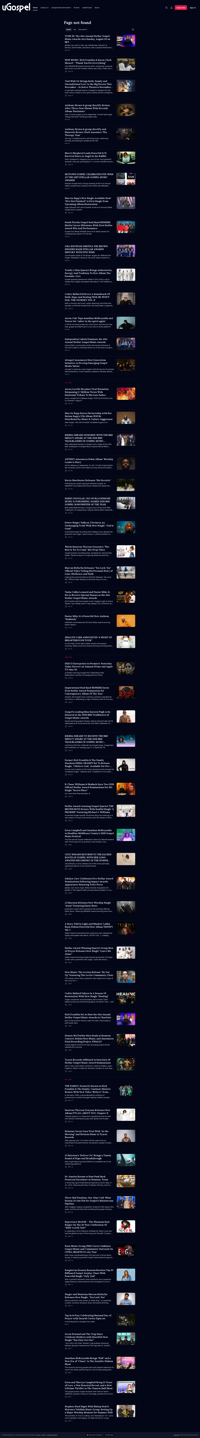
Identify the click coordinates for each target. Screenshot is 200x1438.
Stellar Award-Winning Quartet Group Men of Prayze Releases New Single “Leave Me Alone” (89, 951)
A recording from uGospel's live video (80, 1321)
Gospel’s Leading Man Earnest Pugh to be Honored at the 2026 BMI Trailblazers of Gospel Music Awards (87, 714)
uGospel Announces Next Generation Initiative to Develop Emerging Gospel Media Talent (86, 363)
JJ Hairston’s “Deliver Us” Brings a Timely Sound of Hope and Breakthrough (88, 1157)
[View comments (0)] (82, 53)
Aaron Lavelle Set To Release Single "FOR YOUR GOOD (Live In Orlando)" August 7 (88, 399)
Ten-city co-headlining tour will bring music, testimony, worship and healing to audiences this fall (87, 139)
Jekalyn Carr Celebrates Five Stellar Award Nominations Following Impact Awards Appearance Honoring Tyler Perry (89, 881)
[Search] (166, 7)
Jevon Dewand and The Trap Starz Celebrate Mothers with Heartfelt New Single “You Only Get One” (86, 1337)
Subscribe (181, 7)
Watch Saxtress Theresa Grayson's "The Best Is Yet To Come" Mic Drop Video (87, 548)
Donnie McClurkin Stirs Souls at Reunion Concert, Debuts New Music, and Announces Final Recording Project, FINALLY (89, 1038)
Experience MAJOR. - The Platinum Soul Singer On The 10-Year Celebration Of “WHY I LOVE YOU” (87, 1224)
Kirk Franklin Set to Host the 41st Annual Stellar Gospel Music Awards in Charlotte (88, 1016)
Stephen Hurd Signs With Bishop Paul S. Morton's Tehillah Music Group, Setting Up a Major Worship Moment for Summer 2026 (89, 1409)
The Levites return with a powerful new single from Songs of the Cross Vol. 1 (89, 979)
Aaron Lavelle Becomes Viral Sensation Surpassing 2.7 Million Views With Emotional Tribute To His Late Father (87, 392)
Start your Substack (95, 1435)
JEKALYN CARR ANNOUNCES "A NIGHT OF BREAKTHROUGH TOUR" (88, 639)
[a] (126, 1320)
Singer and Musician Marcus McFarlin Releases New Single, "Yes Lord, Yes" (86, 1296)
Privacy (38, 1435)
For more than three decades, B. (77, 793)
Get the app (109, 1435)
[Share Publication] (171, 7)
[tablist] (76, 29)
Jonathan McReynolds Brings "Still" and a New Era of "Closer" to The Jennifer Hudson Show (89, 1361)
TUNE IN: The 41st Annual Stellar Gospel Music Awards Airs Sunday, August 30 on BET (87, 39)
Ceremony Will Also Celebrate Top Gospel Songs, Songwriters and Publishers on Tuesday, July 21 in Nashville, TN (89, 746)
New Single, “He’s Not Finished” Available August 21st (86, 422)
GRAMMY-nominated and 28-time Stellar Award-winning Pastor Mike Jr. (87, 623)
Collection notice (52, 1435)
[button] (35, 7)
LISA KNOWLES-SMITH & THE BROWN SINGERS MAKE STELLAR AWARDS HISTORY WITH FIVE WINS (86, 249)
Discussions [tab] (82, 29)
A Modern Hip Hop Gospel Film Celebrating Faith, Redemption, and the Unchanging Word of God (84, 674)
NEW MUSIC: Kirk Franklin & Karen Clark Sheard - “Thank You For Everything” (88, 61)
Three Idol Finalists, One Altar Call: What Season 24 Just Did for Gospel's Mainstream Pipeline (89, 1200)
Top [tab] (74, 29)
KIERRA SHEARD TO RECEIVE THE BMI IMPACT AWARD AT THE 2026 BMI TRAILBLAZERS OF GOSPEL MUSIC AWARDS (86, 739)
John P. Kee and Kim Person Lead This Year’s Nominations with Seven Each (87, 1021)
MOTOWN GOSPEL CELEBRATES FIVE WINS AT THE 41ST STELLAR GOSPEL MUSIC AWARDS (89, 177)
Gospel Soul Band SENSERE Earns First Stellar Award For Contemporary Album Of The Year (87, 232)
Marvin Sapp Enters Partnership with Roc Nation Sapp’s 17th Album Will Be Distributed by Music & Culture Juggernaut (88, 416)
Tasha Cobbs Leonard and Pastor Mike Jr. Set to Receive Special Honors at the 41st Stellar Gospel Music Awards (87, 595)
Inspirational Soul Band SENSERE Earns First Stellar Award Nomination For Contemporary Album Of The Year (87, 690)
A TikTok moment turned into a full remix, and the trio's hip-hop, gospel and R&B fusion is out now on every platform (89, 325)
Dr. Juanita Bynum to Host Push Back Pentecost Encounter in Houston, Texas (86, 1178)
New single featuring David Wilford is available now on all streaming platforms (88, 1162)
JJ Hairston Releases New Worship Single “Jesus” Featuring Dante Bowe (88, 904)
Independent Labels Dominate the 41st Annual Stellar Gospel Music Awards (86, 340)
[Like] (66, 122)
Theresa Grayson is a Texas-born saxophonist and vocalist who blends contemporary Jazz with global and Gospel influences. (88, 1117)
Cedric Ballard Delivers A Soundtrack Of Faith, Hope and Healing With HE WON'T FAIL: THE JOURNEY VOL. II (87, 297)
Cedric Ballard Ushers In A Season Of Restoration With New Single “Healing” (86, 995)
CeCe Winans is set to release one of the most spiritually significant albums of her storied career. (87, 864)
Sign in (193, 7)
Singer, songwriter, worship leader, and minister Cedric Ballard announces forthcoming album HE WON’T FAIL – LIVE (89, 1000)
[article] (100, 45)
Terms (44, 1435)
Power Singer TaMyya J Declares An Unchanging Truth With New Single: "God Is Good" (89, 525)
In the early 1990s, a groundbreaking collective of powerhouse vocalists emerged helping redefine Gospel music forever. (87, 1096)
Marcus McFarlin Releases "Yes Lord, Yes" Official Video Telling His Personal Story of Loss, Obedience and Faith (89, 570)
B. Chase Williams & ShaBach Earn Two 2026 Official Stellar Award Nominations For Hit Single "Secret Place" (89, 787)
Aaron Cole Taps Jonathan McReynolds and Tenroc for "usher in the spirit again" (89, 320)
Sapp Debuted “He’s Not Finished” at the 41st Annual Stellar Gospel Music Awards (88, 208)
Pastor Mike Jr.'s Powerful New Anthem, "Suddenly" (87, 618)
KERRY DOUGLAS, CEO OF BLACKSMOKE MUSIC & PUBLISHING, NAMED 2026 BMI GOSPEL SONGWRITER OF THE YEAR (88, 501)
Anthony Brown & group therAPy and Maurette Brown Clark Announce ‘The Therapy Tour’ (86, 132)
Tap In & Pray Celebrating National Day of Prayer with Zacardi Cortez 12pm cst (88, 1317)
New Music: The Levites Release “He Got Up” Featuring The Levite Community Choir (89, 974)
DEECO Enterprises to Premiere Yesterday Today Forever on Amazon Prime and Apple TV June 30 (89, 666)
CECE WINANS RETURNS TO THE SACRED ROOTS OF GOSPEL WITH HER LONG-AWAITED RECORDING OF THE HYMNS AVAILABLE (88, 857)
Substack (176, 1435)
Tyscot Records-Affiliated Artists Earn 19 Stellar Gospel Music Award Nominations (88, 1061)
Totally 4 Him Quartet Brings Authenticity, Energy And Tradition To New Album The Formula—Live (88, 273)
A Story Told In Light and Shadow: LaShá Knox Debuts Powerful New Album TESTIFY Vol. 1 (89, 926)
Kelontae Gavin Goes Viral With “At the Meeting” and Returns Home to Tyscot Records (87, 1134)
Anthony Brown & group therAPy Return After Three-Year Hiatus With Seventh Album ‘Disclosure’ (87, 108)
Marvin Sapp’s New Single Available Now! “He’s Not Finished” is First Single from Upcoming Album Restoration (88, 201)
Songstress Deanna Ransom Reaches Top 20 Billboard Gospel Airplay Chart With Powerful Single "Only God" (89, 1273)
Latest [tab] (68, 29)
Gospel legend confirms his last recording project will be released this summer (87, 1046)
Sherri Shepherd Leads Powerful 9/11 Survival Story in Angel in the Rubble (85, 154)
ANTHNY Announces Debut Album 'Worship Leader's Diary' (89, 461)
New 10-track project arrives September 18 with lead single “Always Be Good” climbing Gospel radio (88, 115)
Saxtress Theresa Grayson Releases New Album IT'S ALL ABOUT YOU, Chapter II (87, 1111)
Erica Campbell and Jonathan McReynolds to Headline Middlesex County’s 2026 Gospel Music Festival (89, 833)
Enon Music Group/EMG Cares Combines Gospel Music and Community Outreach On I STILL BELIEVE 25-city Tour (89, 1249)
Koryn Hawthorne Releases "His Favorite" (88, 480)
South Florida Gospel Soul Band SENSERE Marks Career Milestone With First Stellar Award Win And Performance (88, 225)
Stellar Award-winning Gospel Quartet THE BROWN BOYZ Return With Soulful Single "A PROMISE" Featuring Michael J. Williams (89, 809)
